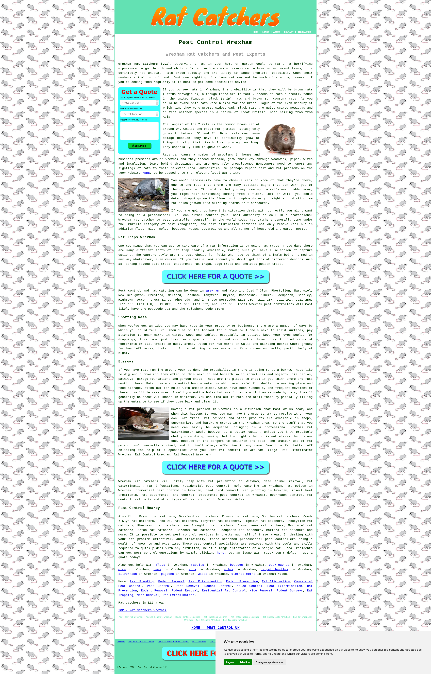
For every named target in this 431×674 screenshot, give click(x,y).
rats (248, 180)
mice (122, 569)
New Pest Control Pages (141, 642)
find (131, 516)
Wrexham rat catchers (138, 481)
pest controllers (279, 304)
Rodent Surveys (290, 590)
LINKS (265, 32)
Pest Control (159, 586)
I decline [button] (245, 662)
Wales (239, 499)
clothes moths (243, 574)
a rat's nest (277, 189)
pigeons (167, 574)
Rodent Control (218, 586)
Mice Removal (261, 590)
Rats (169, 73)
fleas (160, 565)
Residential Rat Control (223, 590)
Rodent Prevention (242, 581)
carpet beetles (274, 569)
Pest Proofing (142, 581)
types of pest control (191, 499)
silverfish (127, 574)
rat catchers (261, 219)
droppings (192, 198)
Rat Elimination (276, 581)
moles (228, 569)
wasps (202, 574)
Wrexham (212, 290)
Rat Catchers (199, 642)
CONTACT (288, 32)
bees (157, 569)
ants (192, 569)
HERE (146, 173)
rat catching (162, 290)
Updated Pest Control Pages (173, 642)
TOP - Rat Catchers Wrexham (142, 610)
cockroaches (279, 565)
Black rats (247, 107)
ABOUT (276, 32)
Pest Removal (187, 586)
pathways (125, 379)
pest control (205, 543)
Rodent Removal (171, 581)
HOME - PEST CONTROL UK (215, 628)
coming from (234, 194)
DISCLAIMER (304, 32)
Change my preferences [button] (269, 662)
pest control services (193, 534)
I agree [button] (230, 662)
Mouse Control (249, 586)
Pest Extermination (205, 581)
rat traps (270, 245)
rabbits (197, 565)
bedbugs (236, 565)
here (220, 552)
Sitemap (121, 642)
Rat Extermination (178, 595)
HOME (255, 32)
